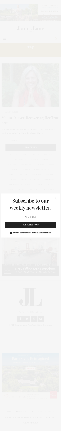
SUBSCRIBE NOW (31, 225)
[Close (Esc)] (55, 198)
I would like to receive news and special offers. (32, 233)
